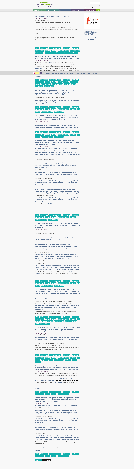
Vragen (77, 73)
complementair (91, 31)
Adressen (83, 73)
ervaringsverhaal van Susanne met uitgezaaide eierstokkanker (61, 53)
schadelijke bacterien (57, 84)
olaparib (54, 50)
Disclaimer (48, 73)
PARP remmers (44, 48)
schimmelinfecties (45, 84)
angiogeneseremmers (55, 48)
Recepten (89, 73)
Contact (89, 1)
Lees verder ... (38, 45)
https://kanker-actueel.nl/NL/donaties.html (58, 377)
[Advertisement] (25, 36)
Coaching (71, 73)
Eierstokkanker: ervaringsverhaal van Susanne (52, 16)
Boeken (66, 73)
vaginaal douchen (49, 86)
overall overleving (59, 111)
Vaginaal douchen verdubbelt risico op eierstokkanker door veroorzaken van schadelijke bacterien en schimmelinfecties (57, 57)
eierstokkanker (39, 50)
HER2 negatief (66, 48)
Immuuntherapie (97, 34)
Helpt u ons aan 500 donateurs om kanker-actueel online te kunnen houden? (56, 148)
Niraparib (72, 109)
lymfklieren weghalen (71, 321)
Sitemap (94, 1)
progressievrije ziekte (47, 111)
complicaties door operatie (42, 323)
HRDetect (67, 360)
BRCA (36, 48)
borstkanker (75, 48)
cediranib (47, 50)
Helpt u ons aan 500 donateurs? (43, 299)
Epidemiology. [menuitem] (50, 62)
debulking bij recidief (63, 50)
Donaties (60, 73)
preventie (67, 84)
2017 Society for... (53, 204)
